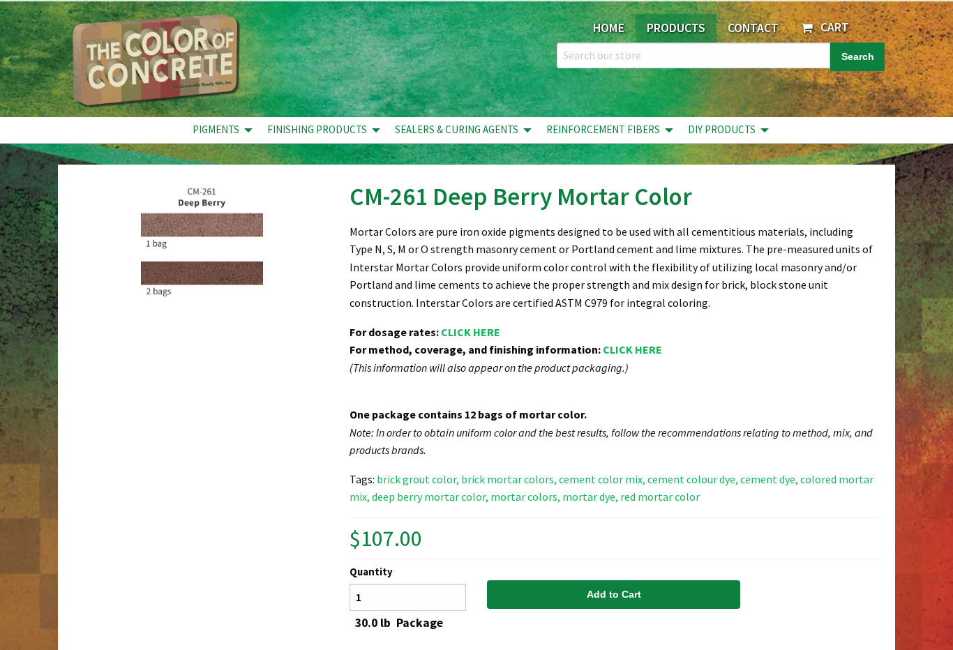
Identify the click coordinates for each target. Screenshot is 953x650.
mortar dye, (590, 497)
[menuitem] (218, 130)
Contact (753, 28)
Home (608, 28)
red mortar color (660, 497)
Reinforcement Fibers (603, 129)
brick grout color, (418, 479)
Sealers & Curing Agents (456, 129)
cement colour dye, (692, 479)
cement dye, (769, 479)
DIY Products (722, 129)
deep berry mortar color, (430, 497)
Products (676, 28)
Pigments (216, 129)
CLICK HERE (470, 332)
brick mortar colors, (509, 479)
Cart (832, 27)
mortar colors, (525, 497)
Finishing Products (317, 129)
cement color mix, (602, 479)
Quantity (371, 572)
